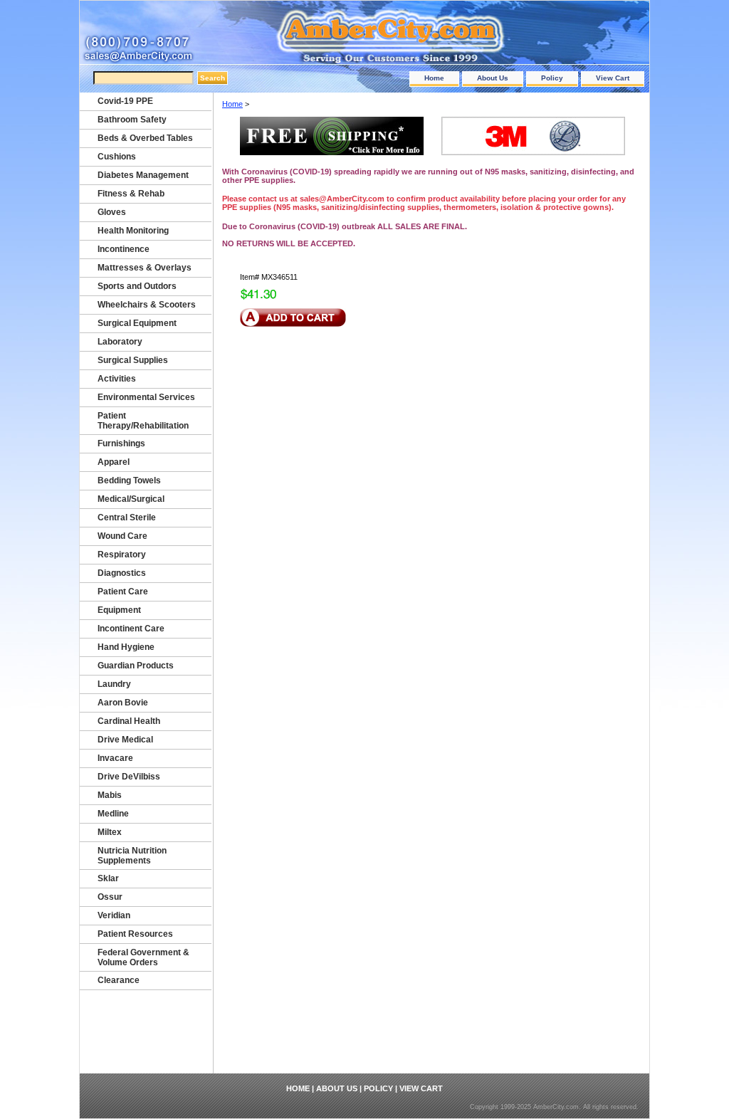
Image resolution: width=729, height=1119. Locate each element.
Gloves (112, 212)
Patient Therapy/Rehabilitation (143, 421)
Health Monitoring (133, 231)
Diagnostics (122, 573)
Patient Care (123, 592)
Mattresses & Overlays (145, 268)
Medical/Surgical (131, 499)
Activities (117, 379)
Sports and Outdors (137, 286)
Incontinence (124, 249)
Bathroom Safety (132, 120)
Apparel (114, 462)
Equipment (119, 610)
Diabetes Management (143, 175)
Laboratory (120, 342)
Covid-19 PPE (125, 101)
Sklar (108, 878)
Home (434, 78)
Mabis (110, 795)
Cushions (117, 157)
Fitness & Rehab (131, 194)
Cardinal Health (129, 721)
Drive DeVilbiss (129, 777)
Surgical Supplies (133, 360)
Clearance (119, 980)
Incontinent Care (131, 629)
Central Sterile (127, 517)
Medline (113, 814)
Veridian (114, 915)
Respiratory (122, 555)
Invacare (115, 758)
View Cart (612, 78)
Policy (552, 78)
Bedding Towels (129, 480)
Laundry (114, 684)
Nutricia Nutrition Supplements (132, 856)
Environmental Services (146, 397)
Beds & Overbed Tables (145, 138)
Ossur (110, 897)
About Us (492, 78)
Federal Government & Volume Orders (143, 957)
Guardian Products (136, 666)
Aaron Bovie (123, 703)
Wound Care (122, 536)
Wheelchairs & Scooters (147, 305)
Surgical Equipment (137, 323)
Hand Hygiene (126, 647)
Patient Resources (135, 934)
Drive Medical (125, 740)
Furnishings (121, 443)
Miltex (110, 832)
